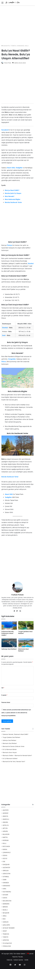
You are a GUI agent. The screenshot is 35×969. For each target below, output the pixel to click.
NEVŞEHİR (6, 913)
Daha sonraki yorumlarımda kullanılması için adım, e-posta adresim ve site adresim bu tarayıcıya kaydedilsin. (16, 712)
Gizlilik (26, 960)
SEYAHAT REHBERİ (8, 928)
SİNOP (5, 931)
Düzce (3, 361)
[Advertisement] (17, 24)
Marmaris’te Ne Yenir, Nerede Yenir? (14, 761)
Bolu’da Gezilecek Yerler (10, 477)
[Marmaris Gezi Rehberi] (26, 643)
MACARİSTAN (7, 901)
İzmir (4, 335)
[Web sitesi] (15, 611)
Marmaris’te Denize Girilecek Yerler (13, 746)
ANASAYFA (6, 45)
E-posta (4, 695)
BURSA (5, 849)
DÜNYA (5, 855)
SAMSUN (5, 922)
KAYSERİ (5, 895)
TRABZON (6, 934)
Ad (2, 688)
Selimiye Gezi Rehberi (9, 649)
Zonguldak (12, 359)
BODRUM (5, 840)
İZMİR (4, 879)
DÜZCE (5, 858)
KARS (4, 888)
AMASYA (5, 816)
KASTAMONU (7, 891)
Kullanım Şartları (18, 960)
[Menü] (2, 3)
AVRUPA (5, 831)
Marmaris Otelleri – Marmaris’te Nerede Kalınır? (17, 755)
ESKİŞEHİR (6, 864)
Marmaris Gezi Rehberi (23, 650)
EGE (4, 861)
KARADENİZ (20, 45)
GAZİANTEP (6, 867)
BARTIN (5, 837)
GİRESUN (5, 870)
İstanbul (31, 263)
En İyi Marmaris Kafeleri (10, 758)
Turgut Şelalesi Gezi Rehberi (25, 632)
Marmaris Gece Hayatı (10, 752)
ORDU (4, 916)
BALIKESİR (6, 834)
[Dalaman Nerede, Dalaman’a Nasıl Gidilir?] (9, 625)
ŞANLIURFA (6, 925)
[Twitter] (17, 611)
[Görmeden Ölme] (12, 2)
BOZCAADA (6, 846)
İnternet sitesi (5, 702)
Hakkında (9, 960)
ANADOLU (6, 819)
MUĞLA (5, 910)
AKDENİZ (5, 813)
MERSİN (5, 907)
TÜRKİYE (13, 45)
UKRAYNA (6, 940)
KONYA (5, 898)
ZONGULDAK (7, 946)
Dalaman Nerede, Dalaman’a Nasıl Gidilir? (7, 633)
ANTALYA (6, 825)
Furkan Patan (7, 63)
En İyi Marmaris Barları (10, 749)
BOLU (27, 45)
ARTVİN (5, 828)
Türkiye (9, 245)
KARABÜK (6, 882)
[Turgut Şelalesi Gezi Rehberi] (26, 625)
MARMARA (6, 904)
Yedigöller (19, 168)
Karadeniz (5, 130)
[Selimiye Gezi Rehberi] (9, 643)
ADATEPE (6, 810)
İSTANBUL (6, 876)
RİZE (4, 919)
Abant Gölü (11, 168)
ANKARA (5, 822)
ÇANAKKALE (6, 852)
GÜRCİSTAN (6, 873)
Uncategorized (7, 943)
